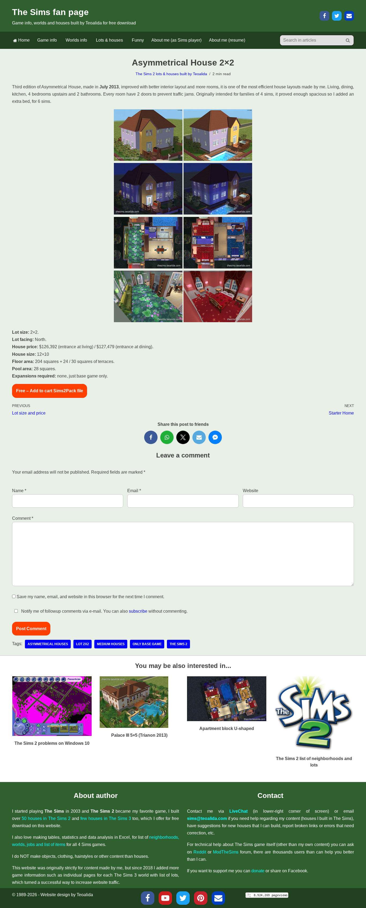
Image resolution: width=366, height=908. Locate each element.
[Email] (349, 16)
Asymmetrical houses (48, 644)
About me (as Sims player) (176, 40)
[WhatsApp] (167, 437)
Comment (22, 518)
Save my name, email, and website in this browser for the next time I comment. (90, 596)
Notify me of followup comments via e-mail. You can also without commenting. (104, 611)
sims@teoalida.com (207, 818)
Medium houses (111, 644)
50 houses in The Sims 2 (46, 818)
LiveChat (238, 811)
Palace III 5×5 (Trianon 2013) (139, 735)
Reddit (199, 852)
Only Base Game (147, 644)
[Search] (348, 40)
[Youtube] (165, 898)
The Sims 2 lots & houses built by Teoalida (171, 74)
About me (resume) (227, 40)
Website (250, 490)
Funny (138, 40)
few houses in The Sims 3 (105, 818)
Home (23, 40)
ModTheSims (225, 852)
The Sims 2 (178, 644)
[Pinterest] (200, 898)
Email (134, 490)
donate (257, 871)
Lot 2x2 (82, 644)
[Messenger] (215, 437)
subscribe (138, 611)
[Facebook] (324, 16)
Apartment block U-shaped (226, 728)
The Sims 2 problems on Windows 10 (51, 743)
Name (19, 490)
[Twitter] (337, 16)
